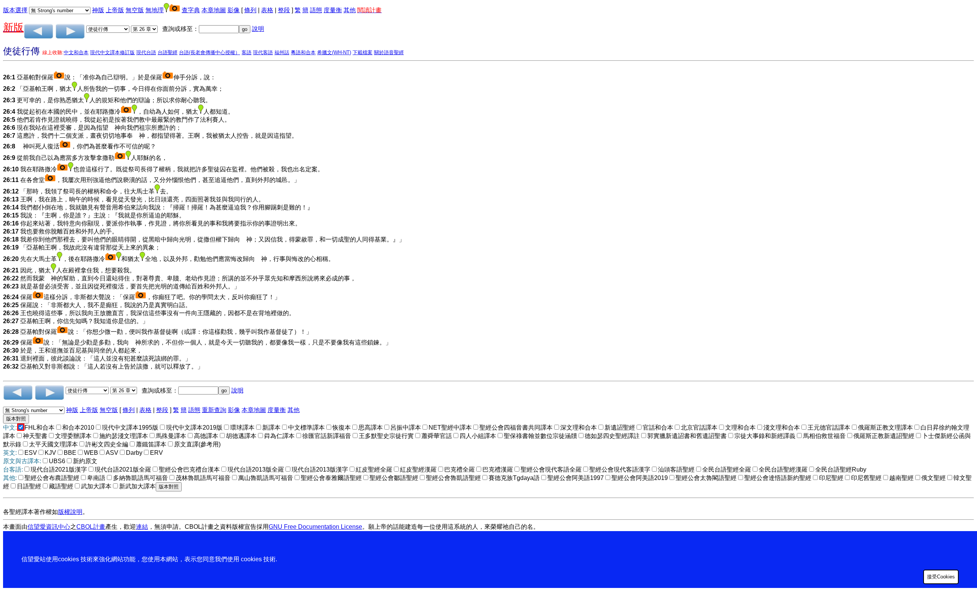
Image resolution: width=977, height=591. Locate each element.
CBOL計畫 (90, 526)
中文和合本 (76, 52)
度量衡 (333, 10)
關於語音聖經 (389, 52)
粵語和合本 (303, 52)
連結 (142, 526)
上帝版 (115, 10)
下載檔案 (362, 52)
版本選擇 (15, 10)
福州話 (281, 52)
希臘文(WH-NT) (334, 52)
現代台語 (146, 52)
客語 (247, 52)
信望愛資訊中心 (48, 526)
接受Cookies (941, 577)
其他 (349, 10)
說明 (258, 29)
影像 (233, 10)
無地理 (154, 10)
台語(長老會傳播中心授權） (209, 52)
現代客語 (263, 52)
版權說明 (70, 512)
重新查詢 (214, 410)
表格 (267, 10)
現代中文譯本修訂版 (112, 52)
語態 (316, 10)
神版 (98, 10)
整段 (284, 10)
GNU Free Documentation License (315, 526)
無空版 (135, 10)
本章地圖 (214, 10)
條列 (250, 10)
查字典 (191, 10)
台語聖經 (167, 52)
